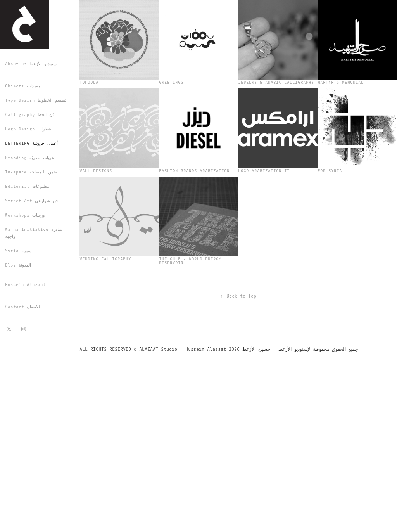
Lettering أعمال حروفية (31, 143)
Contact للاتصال (22, 306)
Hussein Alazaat (25, 284)
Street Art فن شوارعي (31, 200)
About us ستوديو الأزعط (31, 63)
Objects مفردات (23, 85)
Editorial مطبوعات (27, 186)
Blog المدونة (18, 265)
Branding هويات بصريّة (29, 157)
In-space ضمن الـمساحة (31, 172)
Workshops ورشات (25, 215)
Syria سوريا (18, 250)
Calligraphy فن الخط (29, 114)
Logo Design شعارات (28, 129)
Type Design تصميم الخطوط (35, 100)
